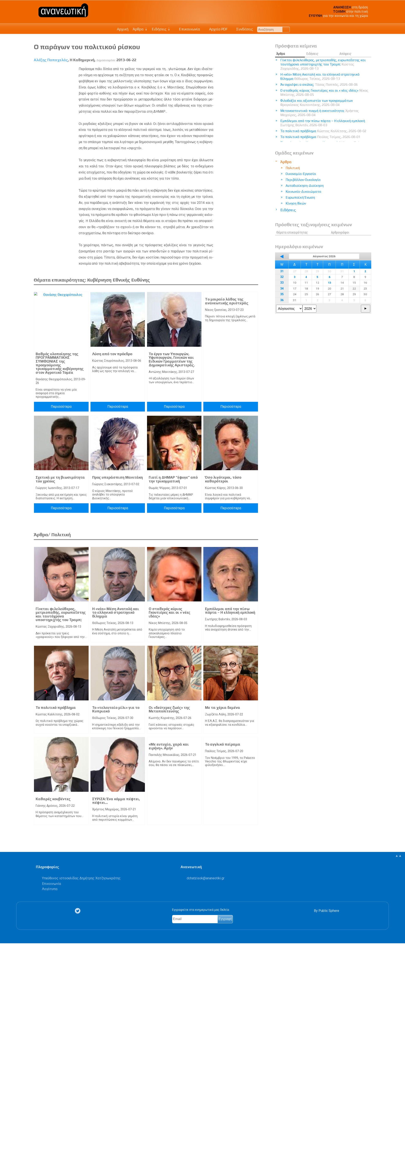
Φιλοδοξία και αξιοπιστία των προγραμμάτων (316, 103)
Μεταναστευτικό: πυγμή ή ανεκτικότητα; (319, 113)
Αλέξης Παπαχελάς (51, 60)
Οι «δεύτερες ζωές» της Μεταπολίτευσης (169, 709)
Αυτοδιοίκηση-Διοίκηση (305, 186)
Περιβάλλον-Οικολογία (303, 180)
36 (282, 300)
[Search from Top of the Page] (286, 29)
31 (282, 271)
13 (329, 282)
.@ (205, 878)
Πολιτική (293, 168)
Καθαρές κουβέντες (53, 799)
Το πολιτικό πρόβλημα (56, 707)
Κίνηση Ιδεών (296, 203)
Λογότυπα (49, 889)
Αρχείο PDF (218, 29)
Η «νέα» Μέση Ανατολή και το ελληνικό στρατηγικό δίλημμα (115, 612)
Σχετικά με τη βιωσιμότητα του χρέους (60, 479)
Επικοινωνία (189, 29)
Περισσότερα (61, 407)
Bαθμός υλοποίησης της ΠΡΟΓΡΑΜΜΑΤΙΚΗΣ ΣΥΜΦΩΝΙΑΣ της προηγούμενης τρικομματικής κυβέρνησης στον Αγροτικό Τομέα (60, 363)
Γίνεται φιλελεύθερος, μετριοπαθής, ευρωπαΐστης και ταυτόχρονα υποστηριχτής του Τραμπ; (61, 614)
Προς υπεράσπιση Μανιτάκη (117, 477)
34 (282, 288)
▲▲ (398, 856)
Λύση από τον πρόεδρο (112, 354)
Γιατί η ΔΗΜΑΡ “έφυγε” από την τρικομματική (173, 479)
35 (282, 294)
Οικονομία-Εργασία (301, 174)
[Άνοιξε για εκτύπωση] (6, 1136)
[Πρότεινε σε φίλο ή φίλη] (6, 1143)
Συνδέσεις (244, 29)
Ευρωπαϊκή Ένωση (300, 197)
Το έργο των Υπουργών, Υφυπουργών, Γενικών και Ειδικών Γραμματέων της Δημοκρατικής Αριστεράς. (172, 359)
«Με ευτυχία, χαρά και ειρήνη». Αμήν (169, 746)
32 (282, 277)
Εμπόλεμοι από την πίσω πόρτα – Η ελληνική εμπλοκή (230, 611)
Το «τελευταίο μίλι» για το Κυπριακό (115, 709)
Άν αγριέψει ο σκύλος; (319, 85)
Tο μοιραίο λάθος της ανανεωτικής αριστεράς (226, 301)
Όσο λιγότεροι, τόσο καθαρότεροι (223, 479)
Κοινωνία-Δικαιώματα (303, 192)
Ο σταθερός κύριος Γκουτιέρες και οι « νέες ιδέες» (169, 612)
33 (282, 282)
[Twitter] (78, 911)
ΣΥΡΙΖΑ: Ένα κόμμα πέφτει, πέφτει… (116, 801)
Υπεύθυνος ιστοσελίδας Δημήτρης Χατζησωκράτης (81, 878)
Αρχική (122, 29)
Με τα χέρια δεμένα (222, 707)
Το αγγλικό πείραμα (222, 744)
